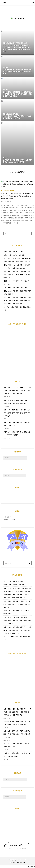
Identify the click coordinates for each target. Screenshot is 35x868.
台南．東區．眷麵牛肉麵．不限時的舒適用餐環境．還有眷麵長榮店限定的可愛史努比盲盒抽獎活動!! (16, 413)
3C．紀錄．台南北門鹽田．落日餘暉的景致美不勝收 (17, 308)
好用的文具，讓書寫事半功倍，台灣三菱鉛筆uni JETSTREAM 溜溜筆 (16, 433)
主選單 (4, 2)
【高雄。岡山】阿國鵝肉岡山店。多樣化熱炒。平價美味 (16, 282)
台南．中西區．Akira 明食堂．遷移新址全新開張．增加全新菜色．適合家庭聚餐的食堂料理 (17, 260)
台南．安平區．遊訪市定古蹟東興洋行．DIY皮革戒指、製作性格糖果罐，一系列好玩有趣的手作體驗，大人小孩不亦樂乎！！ (17, 300)
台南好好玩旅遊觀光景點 (7, 190)
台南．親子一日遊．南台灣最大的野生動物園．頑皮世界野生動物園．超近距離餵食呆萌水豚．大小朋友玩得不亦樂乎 (17, 196)
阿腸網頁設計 (21, 862)
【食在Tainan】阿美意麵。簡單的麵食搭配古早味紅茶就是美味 (17, 292)
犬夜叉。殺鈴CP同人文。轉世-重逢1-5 (15, 255)
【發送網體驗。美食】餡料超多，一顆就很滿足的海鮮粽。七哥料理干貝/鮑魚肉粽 (16, 266)
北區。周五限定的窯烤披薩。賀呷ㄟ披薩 (15, 287)
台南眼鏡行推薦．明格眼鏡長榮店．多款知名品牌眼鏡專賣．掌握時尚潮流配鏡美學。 (16, 402)
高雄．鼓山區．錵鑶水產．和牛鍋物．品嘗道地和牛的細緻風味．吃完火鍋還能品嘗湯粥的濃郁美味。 (16, 274)
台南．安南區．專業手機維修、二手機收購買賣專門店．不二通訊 (16, 424)
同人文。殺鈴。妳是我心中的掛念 (13, 251)
